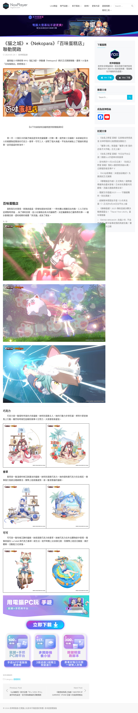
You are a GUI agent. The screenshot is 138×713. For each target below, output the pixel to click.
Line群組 (53, 6)
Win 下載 (108, 77)
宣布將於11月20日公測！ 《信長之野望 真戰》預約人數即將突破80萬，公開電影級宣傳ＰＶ (114, 165)
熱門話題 (64, 6)
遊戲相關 (106, 6)
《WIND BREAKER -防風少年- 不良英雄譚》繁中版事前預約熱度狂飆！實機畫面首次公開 (114, 223)
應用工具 (106, 10)
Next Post (67, 691)
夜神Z (86, 6)
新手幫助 (76, 6)
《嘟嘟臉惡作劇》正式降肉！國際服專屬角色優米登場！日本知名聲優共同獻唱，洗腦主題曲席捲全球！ (114, 184)
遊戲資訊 (16, 679)
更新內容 (95, 6)
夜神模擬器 (23, 54)
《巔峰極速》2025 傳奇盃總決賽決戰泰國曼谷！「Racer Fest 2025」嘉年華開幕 (114, 211)
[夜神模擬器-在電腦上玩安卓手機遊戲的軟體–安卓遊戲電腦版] (69, 26)
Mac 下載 (126, 77)
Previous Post (26, 691)
